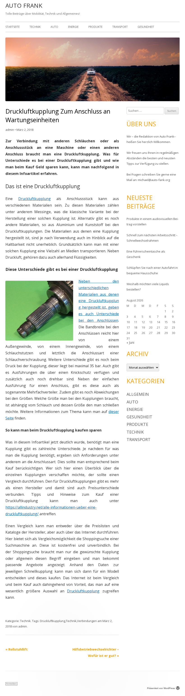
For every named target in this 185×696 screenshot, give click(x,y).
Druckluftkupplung (34, 198)
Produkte (95, 27)
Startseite (12, 27)
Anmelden (11, 683)
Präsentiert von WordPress (161, 688)
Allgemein (138, 394)
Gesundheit (146, 27)
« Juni (130, 342)
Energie (73, 27)
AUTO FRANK (23, 5)
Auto (54, 27)
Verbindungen (87, 621)
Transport (120, 27)
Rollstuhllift (16, 649)
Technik (35, 27)
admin (9, 130)
